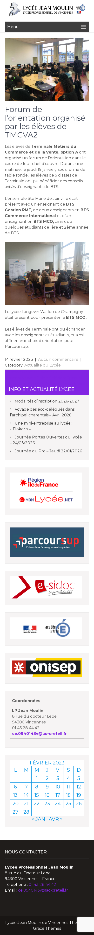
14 (26, 795)
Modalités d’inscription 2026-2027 (47, 401)
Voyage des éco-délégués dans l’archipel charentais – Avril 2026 (42, 412)
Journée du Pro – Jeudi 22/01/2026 (48, 451)
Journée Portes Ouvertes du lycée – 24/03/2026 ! (46, 440)
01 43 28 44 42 (42, 884)
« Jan (38, 819)
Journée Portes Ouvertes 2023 (35, 372)
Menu (13, 26)
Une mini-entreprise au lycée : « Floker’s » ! (41, 426)
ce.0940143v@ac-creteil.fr (39, 733)
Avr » (55, 819)
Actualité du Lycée (42, 365)
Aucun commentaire (58, 359)
